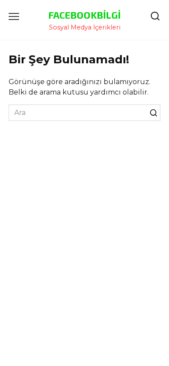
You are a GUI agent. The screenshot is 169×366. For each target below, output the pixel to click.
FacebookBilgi (85, 15)
